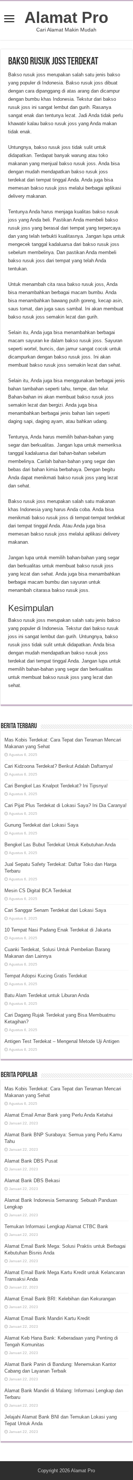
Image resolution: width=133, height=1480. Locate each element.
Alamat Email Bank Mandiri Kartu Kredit (47, 1318)
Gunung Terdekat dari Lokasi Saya (41, 825)
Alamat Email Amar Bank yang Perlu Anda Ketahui (58, 1115)
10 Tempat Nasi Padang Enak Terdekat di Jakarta (57, 930)
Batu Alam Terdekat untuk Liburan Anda (46, 995)
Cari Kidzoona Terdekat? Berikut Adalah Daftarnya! (58, 766)
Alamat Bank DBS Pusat (31, 1161)
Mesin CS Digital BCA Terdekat (37, 890)
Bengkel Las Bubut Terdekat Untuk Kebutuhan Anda (60, 844)
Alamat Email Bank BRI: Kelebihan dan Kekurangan (60, 1298)
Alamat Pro (66, 17)
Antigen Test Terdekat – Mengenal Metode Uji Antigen (61, 1041)
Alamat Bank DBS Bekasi (32, 1180)
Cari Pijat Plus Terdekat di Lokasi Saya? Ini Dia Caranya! (65, 805)
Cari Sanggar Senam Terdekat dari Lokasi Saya (55, 910)
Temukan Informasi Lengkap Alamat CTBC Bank (56, 1226)
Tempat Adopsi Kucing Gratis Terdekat (45, 976)
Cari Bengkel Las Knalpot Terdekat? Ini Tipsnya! (56, 786)
